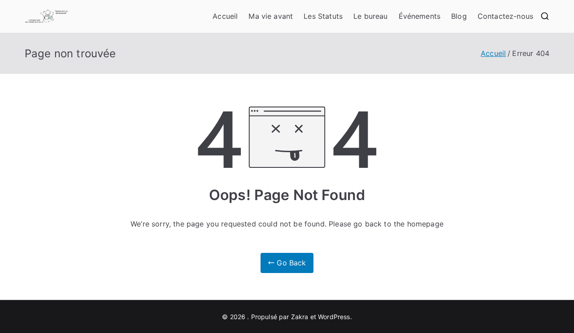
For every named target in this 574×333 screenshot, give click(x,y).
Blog (459, 16)
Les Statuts (323, 16)
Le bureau (370, 16)
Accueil (225, 16)
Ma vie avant (270, 16)
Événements (420, 16)
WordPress (334, 316)
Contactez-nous (505, 16)
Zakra (300, 316)
